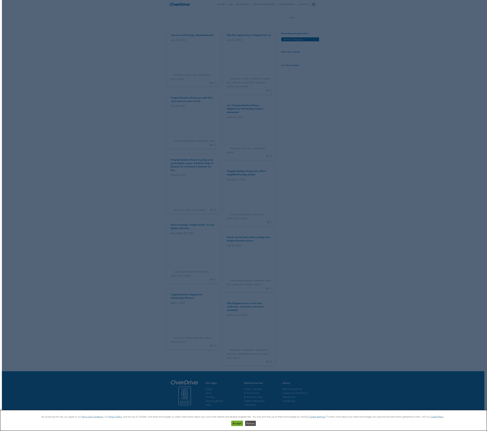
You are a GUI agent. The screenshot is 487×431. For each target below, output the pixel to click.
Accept (237, 423)
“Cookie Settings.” (317, 416)
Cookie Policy (436, 416)
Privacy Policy (115, 416)
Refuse (250, 423)
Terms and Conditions (92, 416)
